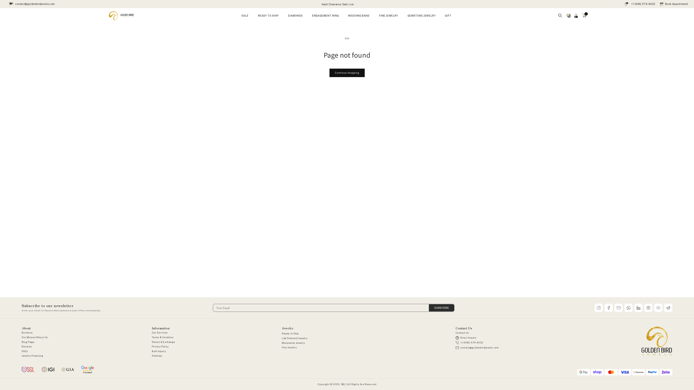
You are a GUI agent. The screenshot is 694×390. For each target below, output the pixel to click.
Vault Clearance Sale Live (338, 4)
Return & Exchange (163, 342)
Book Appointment (676, 4)
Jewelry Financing (32, 355)
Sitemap (157, 355)
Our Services (160, 332)
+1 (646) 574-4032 (643, 4)
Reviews (27, 346)
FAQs (25, 351)
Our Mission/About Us (35, 337)
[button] (584, 16)
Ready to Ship (290, 333)
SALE (244, 15)
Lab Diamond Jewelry (294, 338)
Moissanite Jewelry (293, 343)
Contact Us (462, 333)
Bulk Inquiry (159, 351)
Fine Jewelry (289, 347)
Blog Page (28, 342)
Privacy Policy (160, 346)
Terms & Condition (163, 337)
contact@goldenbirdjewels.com (35, 4)
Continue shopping (347, 72)
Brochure (27, 332)
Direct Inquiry (468, 337)
